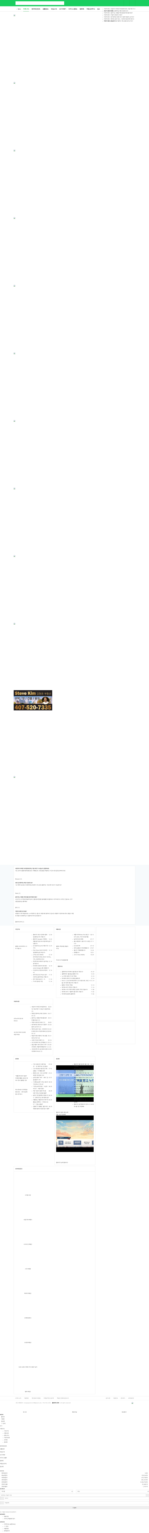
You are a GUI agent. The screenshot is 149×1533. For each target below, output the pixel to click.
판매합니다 (76, 952)
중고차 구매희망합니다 (79, 950)
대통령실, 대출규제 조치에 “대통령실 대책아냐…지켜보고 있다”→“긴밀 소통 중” (40, 1102)
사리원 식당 (28, 1195)
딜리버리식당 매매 (78, 939)
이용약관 (26, 1398)
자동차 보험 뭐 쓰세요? (38, 1022)
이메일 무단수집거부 (49, 1398)
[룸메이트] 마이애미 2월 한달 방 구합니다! (72, 971)
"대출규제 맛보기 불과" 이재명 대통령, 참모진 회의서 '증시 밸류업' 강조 (21, 1078)
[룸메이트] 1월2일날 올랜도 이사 (70, 974)
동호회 (82, 9)
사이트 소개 (18, 1398)
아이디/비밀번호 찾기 (9, 1518)
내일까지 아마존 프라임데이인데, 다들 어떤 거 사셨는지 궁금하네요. (41, 1009)
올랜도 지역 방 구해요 (67, 985)
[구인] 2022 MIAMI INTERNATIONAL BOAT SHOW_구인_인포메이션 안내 (42, 957)
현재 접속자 (4, 1473)
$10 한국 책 (77, 945)
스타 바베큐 (28, 1269)
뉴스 (19, 9)
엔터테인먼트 (36, 9)
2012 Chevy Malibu (79, 954)
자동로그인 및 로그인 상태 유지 (9, 1512)
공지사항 (108, 1398)
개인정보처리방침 (36, 1398)
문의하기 (123, 1398)
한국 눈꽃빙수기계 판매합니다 (81, 948)
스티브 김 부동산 (28, 1244)
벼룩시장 (6, 1433)
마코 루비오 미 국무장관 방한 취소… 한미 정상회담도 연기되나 (21, 1092)
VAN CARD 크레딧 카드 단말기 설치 (28, 1367)
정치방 (6, 1440)
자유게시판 (7, 1437)
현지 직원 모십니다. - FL (39, 979)
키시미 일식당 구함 (38, 981)
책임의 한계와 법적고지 (63, 1398)
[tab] (74, 1426)
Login (74, 1507)
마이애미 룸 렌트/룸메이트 (68, 994)
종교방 (6, 1442)
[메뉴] (0, 1409)
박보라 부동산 (27, 1293)
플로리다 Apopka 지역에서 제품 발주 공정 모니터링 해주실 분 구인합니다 (42, 941)
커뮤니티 (26, 9)
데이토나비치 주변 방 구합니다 (69, 987)
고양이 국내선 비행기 (38, 1040)
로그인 (25, 1412)
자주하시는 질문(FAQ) (10, 1524)
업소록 (99, 9)
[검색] (4, 1409)
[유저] (1, 1409)
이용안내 (115, 1398)
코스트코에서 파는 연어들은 (39, 1042)
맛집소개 (54, 9)
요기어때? (62, 9)
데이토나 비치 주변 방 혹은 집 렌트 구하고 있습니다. (75, 989)
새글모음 (6, 1528)
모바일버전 (131, 1398)
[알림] (3, 1409)
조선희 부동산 (27, 1342)
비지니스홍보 (73, 9)
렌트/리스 (6, 1435)
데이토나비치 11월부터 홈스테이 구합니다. (72, 991)
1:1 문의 (6, 1526)
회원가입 (74, 1412)
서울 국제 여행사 (28, 1219)
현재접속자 (7, 1530)
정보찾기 (124, 1412)
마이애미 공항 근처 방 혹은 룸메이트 (71, 978)
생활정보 (45, 9)
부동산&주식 (91, 9)
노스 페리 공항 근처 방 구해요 (69, 976)
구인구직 (6, 1431)
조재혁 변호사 (27, 1318)
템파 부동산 (28, 1391)
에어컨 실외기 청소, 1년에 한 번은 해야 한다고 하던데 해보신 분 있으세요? (41, 1031)
